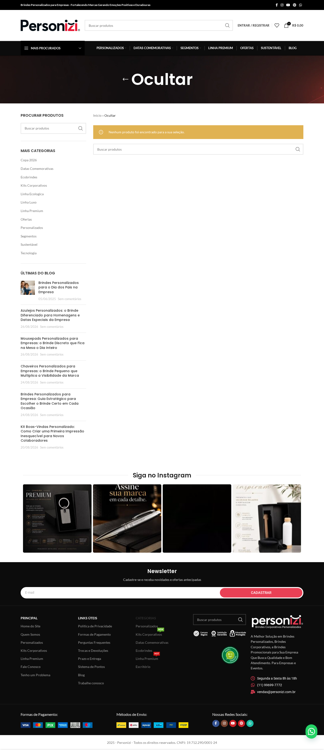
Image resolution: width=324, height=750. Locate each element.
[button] (311, 731)
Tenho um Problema (35, 675)
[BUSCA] (227, 25)
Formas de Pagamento (94, 634)
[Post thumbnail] (28, 291)
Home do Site (30, 626)
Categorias (146, 618)
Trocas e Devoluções (93, 650)
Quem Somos (30, 634)
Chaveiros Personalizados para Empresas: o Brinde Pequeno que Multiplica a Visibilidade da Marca (50, 371)
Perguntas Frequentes (94, 642)
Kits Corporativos (34, 185)
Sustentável (29, 244)
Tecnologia (29, 253)
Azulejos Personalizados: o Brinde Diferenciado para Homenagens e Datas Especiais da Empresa (50, 315)
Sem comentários (69, 299)
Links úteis (87, 618)
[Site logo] (50, 25)
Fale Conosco (31, 667)
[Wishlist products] (277, 25)
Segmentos (29, 236)
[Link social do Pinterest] (295, 5)
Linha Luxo (29, 202)
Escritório (143, 667)
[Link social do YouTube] (288, 5)
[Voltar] (125, 79)
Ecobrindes (29, 177)
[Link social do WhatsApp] (300, 5)
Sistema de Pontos (91, 667)
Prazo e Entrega (89, 659)
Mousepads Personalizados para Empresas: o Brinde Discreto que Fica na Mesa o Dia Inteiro (52, 343)
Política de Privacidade (95, 626)
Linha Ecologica (32, 194)
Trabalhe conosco (91, 683)
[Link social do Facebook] (276, 5)
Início (97, 115)
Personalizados (32, 228)
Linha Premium (32, 211)
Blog (81, 675)
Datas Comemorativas (37, 169)
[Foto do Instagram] (57, 518)
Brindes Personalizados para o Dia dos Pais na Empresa (58, 287)
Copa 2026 (29, 160)
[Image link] (57, 725)
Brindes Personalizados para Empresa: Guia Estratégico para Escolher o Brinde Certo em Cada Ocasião (50, 401)
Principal (29, 618)
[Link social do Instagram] (282, 5)
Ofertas (26, 219)
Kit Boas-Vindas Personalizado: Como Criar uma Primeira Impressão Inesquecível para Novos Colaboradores (52, 433)
